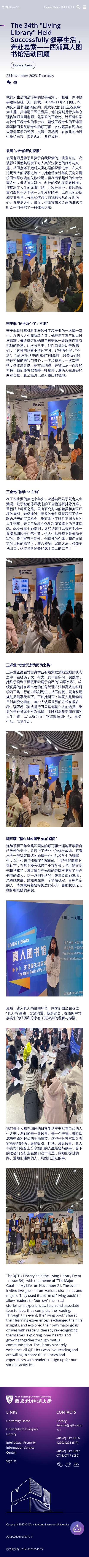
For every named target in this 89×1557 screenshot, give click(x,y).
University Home (18, 1421)
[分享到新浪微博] (15, 82)
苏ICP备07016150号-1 (19, 1537)
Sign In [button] (11, 1461)
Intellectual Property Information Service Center (21, 1447)
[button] (76, 1464)
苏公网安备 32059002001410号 (25, 1549)
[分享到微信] (8, 82)
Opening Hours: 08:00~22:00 (59, 6)
